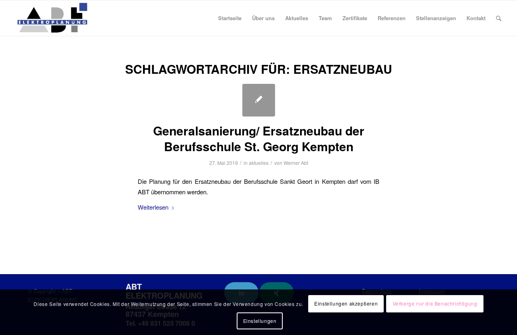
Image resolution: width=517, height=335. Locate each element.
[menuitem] (230, 18)
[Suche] (498, 18)
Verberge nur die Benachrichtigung (435, 303)
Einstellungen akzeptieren (346, 303)
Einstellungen (260, 320)
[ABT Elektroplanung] (53, 18)
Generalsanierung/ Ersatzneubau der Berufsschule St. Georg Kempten (258, 138)
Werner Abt (296, 162)
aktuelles (259, 162)
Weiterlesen (153, 207)
